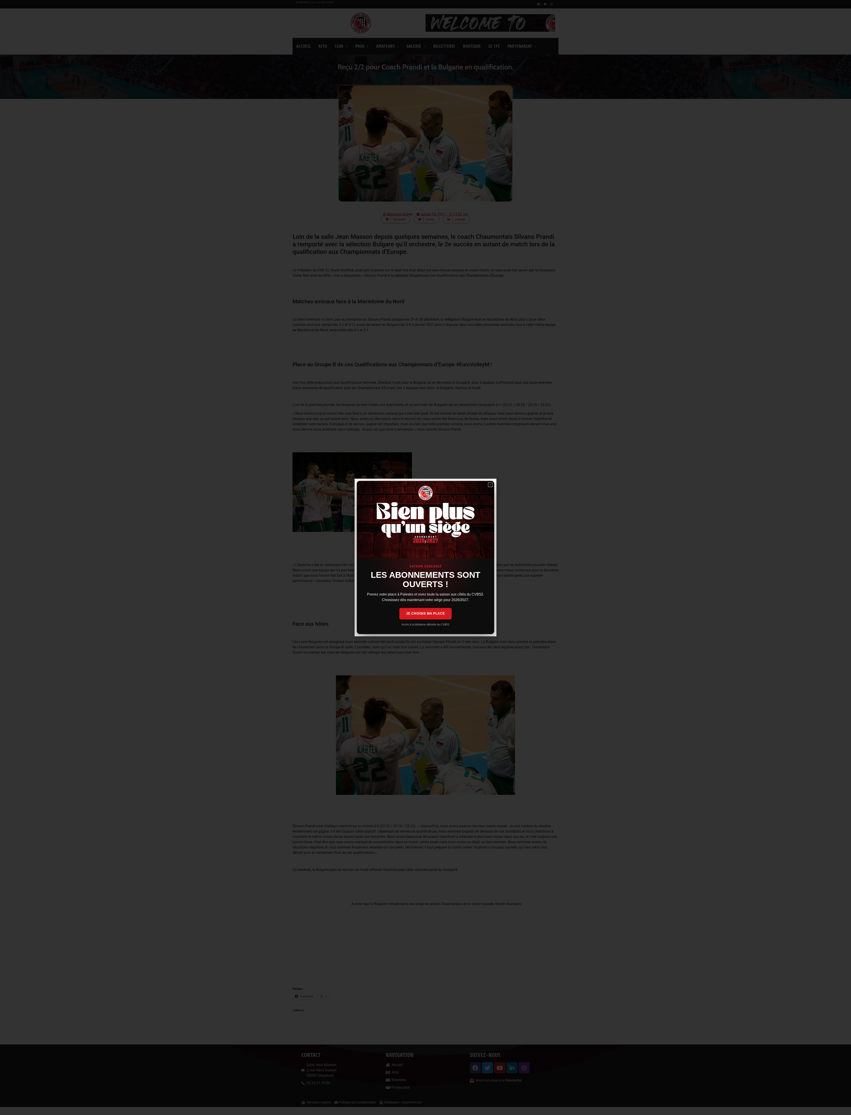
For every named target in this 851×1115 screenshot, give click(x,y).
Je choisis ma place (425, 613)
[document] (425, 557)
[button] (490, 484)
